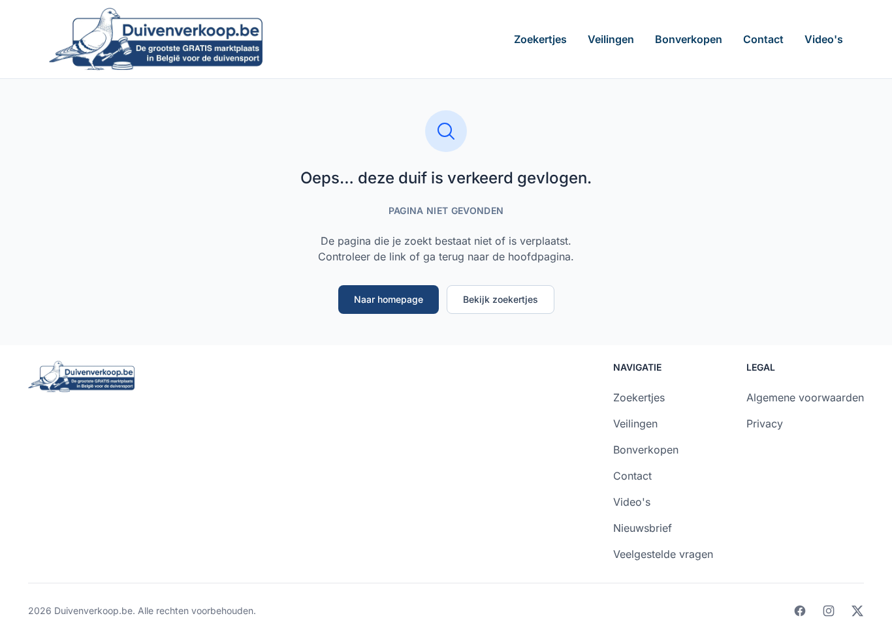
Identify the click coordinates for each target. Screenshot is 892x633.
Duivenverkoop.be (93, 610)
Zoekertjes (540, 39)
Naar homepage (388, 299)
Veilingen (611, 39)
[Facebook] (799, 610)
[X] (857, 610)
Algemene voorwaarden (805, 397)
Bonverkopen (688, 39)
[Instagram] (828, 610)
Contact (763, 39)
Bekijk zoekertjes (500, 299)
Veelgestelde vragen (663, 554)
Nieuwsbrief (642, 527)
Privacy (764, 423)
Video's (823, 39)
